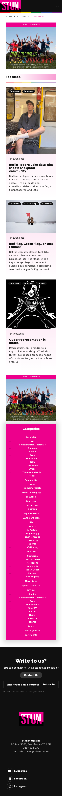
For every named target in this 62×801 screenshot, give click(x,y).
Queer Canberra (31, 585)
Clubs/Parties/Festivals (32, 444)
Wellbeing (32, 547)
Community (31, 480)
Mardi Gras (31, 581)
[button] (57, 6)
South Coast (32, 569)
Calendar (31, 437)
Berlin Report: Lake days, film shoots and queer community (31, 168)
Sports (32, 544)
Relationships (31, 204)
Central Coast (32, 559)
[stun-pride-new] (31, 48)
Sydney (32, 573)
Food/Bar (32, 611)
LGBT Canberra (31, 518)
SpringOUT (31, 635)
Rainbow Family (32, 488)
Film (32, 462)
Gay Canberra (31, 513)
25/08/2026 (18, 158)
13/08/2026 (18, 333)
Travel (32, 622)
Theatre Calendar (32, 472)
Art (32, 441)
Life (31, 522)
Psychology (32, 533)
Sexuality (46, 204)
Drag (32, 455)
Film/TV (32, 608)
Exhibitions (32, 458)
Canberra (32, 556)
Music (32, 615)
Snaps (31, 626)
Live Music (32, 465)
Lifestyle (32, 530)
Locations (31, 551)
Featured (15, 91)
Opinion (41, 283)
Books (32, 594)
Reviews (31, 590)
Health (32, 526)
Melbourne (32, 563)
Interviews (32, 505)
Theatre (32, 618)
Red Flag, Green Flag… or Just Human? (31, 245)
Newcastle (32, 566)
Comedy (32, 448)
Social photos (32, 630)
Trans (32, 475)
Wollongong (32, 576)
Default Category (31, 492)
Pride (32, 469)
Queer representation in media (27, 341)
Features (28, 91)
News (32, 484)
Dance (32, 451)
